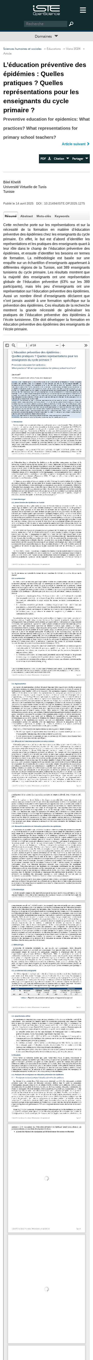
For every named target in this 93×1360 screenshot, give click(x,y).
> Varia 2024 (71, 49)
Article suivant (74, 144)
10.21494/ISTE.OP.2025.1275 (64, 203)
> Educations (51, 49)
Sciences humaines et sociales (22, 49)
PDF (44, 159)
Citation (60, 159)
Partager (78, 159)
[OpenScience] (46, 10)
